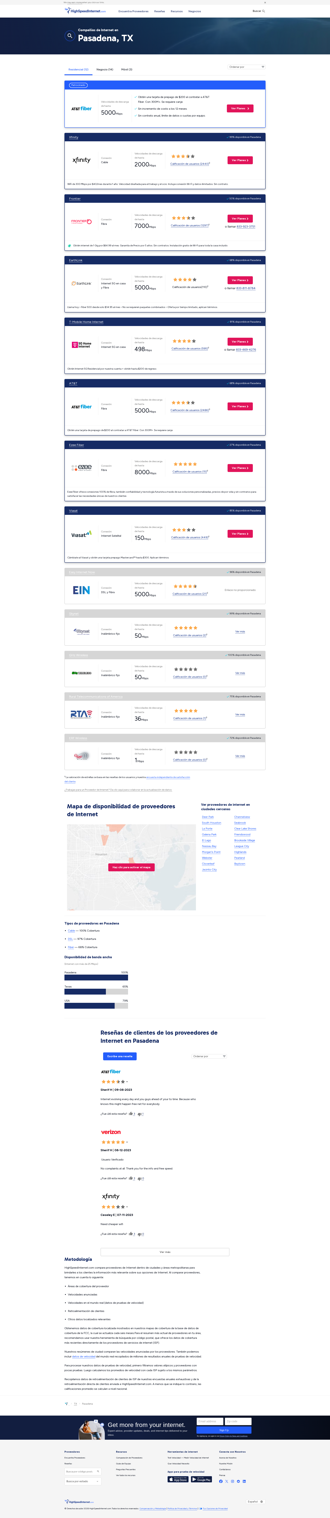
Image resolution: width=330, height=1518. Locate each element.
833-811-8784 (246, 288)
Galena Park (209, 834)
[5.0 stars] (192, 156)
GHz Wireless (78, 655)
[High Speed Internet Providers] (85, 11)
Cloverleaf (208, 863)
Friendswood (242, 834)
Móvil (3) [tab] (126, 69)
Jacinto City (209, 869)
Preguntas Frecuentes (125, 1469)
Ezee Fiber (76, 445)
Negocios (195, 11)
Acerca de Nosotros (227, 1458)
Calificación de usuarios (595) (190, 348)
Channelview (242, 816)
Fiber (71, 947)
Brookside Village (244, 840)
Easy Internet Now (82, 572)
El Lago (206, 840)
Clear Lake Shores (245, 828)
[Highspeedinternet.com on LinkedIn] (244, 1482)
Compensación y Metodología (152, 1508)
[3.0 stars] (183, 156)
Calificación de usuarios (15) (190, 471)
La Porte (207, 828)
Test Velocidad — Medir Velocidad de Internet (188, 1458)
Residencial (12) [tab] (78, 69)
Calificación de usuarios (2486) (189, 410)
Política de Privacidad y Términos (182, 1508)
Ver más (240, 631)
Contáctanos (224, 1469)
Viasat (73, 511)
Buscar (257, 11)
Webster (207, 857)
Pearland (239, 857)
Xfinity (73, 137)
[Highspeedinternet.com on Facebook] (221, 1482)
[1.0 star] (173, 156)
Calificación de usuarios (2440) (189, 163)
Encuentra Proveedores (133, 11)
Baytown (239, 863)
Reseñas (159, 11)
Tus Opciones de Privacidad (215, 1508)
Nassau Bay (209, 846)
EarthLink (75, 260)
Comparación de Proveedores (129, 1458)
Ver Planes (236, 108)
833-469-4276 (246, 349)
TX (75, 1403)
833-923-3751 (246, 226)
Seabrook (240, 822)
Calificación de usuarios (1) (189, 718)
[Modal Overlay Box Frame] (165, 1428)
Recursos (177, 11)
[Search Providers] (97, 1471)
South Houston (211, 822)
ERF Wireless (78, 738)
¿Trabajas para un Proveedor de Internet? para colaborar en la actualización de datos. (118, 789)
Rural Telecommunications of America (96, 696)
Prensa (222, 1475)
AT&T (73, 383)
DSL (70, 939)
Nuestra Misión (226, 1463)
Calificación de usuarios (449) (189, 537)
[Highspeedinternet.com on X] (226, 1482)
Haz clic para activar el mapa (131, 867)
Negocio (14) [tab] (105, 69)
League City (241, 846)
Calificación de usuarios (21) (190, 593)
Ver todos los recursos (125, 1475)
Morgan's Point (211, 852)
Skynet (74, 614)
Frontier (75, 199)
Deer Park (208, 816)
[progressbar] (96, 977)
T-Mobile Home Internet (86, 322)
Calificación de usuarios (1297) (189, 225)
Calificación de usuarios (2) (189, 635)
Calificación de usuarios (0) (189, 676)
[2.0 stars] (178, 156)
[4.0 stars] (187, 156)
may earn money (74, 2)
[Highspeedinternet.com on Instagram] (232, 1482)
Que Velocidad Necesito (178, 1463)
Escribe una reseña (119, 1056)
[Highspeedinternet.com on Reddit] (238, 1482)
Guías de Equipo (123, 1463)
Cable (71, 930)
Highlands (240, 852)
